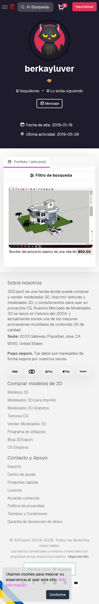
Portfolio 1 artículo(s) (29, 162)
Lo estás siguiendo (65, 90)
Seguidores (27, 90)
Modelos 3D (18, 392)
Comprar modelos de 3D (34, 383)
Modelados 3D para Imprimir (31, 400)
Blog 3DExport (20, 439)
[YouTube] (76, 583)
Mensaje (51, 103)
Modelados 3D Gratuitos (28, 408)
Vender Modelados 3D (26, 423)
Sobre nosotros (24, 283)
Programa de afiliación (26, 431)
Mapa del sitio (78, 556)
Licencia (14, 490)
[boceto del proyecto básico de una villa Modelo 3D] (51, 216)
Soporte (14, 466)
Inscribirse (84, 7)
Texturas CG (17, 415)
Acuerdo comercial (23, 498)
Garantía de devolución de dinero (35, 521)
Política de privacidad (25, 505)
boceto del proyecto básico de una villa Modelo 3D (49, 252)
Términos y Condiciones (27, 513)
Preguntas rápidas (22, 482)
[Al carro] (76, 241)
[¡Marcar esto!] (85, 241)
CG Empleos (18, 447)
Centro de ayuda (21, 474)
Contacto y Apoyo (27, 458)
